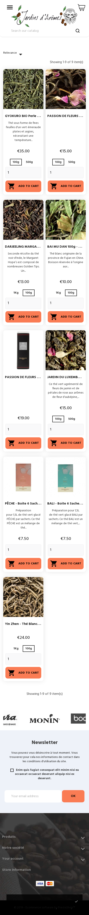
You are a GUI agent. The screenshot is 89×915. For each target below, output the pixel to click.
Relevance (13, 54)
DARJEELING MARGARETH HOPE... (31, 247)
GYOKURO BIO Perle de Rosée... (29, 116)
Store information (16, 870)
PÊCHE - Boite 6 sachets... (25, 503)
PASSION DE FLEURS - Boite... (27, 377)
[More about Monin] (44, 718)
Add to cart (23, 186)
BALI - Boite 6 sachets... (66, 503)
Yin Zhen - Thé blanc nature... (28, 624)
